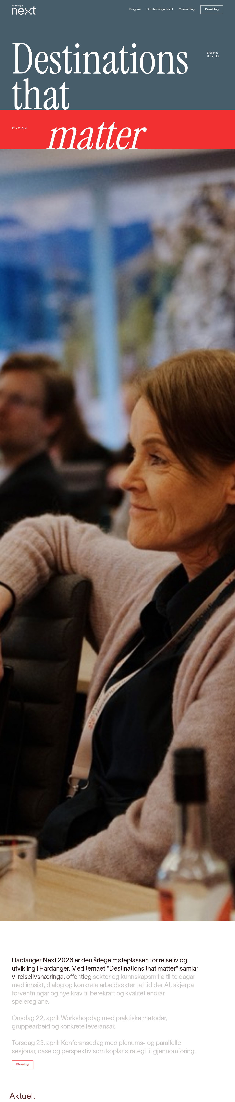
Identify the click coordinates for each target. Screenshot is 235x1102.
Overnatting (187, 9)
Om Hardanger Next (160, 9)
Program (135, 9)
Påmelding (212, 9)
